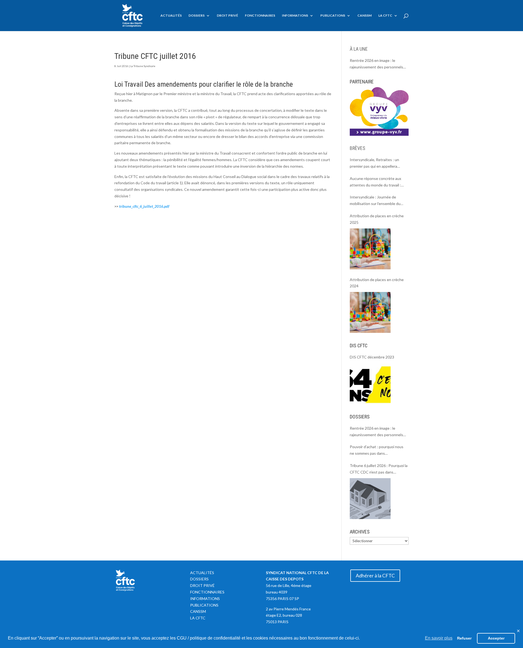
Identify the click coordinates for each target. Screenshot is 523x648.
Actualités (171, 15)
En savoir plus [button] (438, 638)
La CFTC (385, 15)
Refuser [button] (464, 638)
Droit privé (227, 15)
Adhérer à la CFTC (375, 575)
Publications (332, 15)
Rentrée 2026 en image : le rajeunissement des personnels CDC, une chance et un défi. (376, 64)
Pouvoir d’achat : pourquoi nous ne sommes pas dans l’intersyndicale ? (376, 450)
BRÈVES (357, 148)
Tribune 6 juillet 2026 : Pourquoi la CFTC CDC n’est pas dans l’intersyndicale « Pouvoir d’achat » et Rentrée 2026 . (379, 469)
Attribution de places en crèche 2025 (377, 219)
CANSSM (364, 15)
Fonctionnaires (260, 15)
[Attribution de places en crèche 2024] (370, 312)
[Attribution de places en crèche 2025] (370, 248)
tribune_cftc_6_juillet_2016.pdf (144, 206)
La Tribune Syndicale (142, 66)
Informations (295, 15)
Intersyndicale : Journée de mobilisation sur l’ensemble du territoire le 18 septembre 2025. (377, 201)
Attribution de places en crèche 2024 (377, 282)
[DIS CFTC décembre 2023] (370, 383)
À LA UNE (359, 49)
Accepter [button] (496, 638)
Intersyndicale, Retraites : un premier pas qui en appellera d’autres (374, 163)
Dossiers (196, 15)
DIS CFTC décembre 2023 (372, 357)
